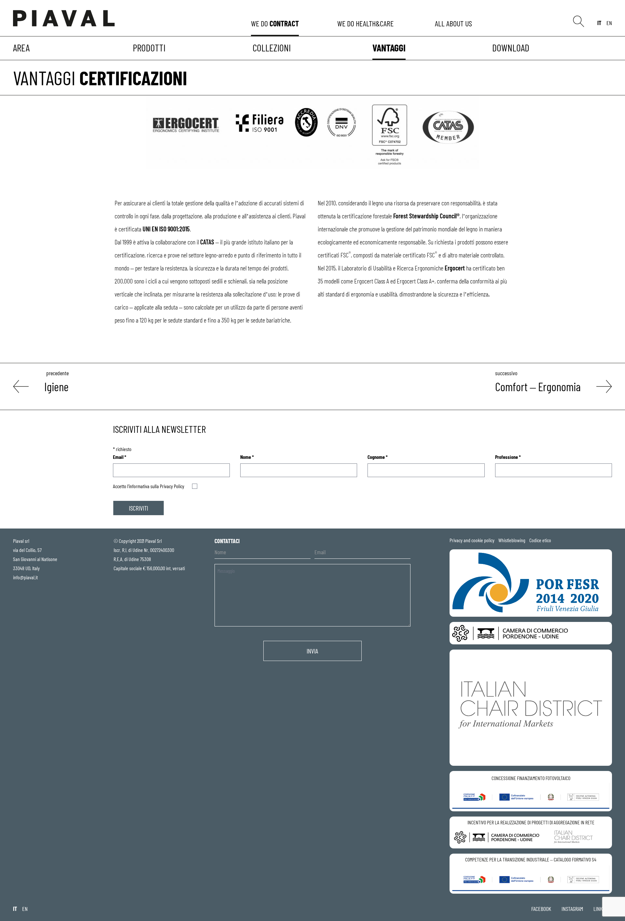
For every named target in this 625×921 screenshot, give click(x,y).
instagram (572, 908)
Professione (508, 457)
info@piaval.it (25, 577)
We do (275, 23)
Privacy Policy (172, 486)
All (454, 23)
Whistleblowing (511, 540)
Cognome (378, 457)
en (609, 22)
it (599, 22)
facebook (541, 908)
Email (119, 457)
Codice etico (540, 540)
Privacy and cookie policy (472, 540)
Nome (247, 457)
